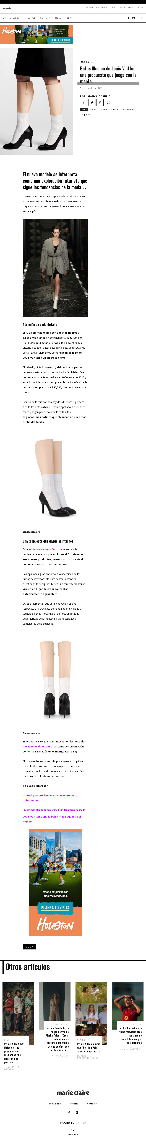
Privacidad (55, 1103)
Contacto (92, 1103)
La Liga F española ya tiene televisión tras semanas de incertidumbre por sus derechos (130, 1035)
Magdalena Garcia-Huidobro (87, 1057)
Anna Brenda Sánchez (12, 1068)
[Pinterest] (100, 102)
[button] (143, 18)
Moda (85, 62)
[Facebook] (128, 18)
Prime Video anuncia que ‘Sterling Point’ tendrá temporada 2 (88, 1047)
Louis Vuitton (127, 109)
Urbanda (73, 1134)
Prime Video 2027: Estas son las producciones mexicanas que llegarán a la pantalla (14, 1053)
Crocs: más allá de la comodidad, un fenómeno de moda (54, 810)
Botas (93, 109)
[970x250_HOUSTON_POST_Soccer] (36, 43)
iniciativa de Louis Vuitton (45, 549)
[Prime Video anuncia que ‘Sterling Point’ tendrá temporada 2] (91, 1013)
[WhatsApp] (108, 102)
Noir (73, 1130)
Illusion (114, 109)
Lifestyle (136, 1024)
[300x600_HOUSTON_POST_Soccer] (55, 939)
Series (81, 1040)
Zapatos (86, 114)
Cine (7, 1040)
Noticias (74, 1103)
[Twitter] (91, 102)
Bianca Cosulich (100, 96)
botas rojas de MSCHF (36, 746)
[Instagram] (133, 18)
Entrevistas (61, 1024)
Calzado (103, 109)
